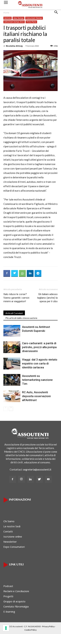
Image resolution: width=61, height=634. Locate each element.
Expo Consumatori (14, 546)
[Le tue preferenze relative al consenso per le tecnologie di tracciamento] (6, 628)
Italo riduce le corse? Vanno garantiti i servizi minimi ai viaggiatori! (16, 298)
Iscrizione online (12, 536)
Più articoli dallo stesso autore (21, 317)
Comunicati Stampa (34, 18)
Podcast (8, 586)
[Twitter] (39, 479)
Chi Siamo (8, 521)
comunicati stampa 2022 (14, 22)
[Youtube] (48, 479)
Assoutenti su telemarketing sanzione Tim (37, 379)
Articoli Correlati (14, 313)
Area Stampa (18, 18)
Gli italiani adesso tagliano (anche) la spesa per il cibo (47, 298)
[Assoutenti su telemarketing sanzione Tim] (11, 380)
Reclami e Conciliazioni (16, 591)
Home (6, 12)
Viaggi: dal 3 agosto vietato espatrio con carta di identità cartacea (39, 363)
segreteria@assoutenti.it (37, 469)
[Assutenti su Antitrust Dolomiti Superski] (11, 331)
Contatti (8, 531)
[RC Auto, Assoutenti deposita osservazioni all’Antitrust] (11, 396)
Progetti (8, 596)
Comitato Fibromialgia (16, 606)
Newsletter (10, 541)
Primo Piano (31, 22)
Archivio (7, 18)
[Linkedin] (30, 479)
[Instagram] (21, 479)
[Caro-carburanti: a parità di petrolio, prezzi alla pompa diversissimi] (11, 347)
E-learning (9, 611)
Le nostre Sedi (11, 526)
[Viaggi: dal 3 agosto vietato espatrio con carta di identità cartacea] (11, 363)
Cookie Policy (30, 630)
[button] (56, 14)
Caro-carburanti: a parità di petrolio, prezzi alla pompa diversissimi (39, 347)
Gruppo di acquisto (14, 601)
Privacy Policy (48, 626)
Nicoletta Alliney (14, 46)
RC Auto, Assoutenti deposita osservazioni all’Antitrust (36, 396)
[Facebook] (12, 479)
